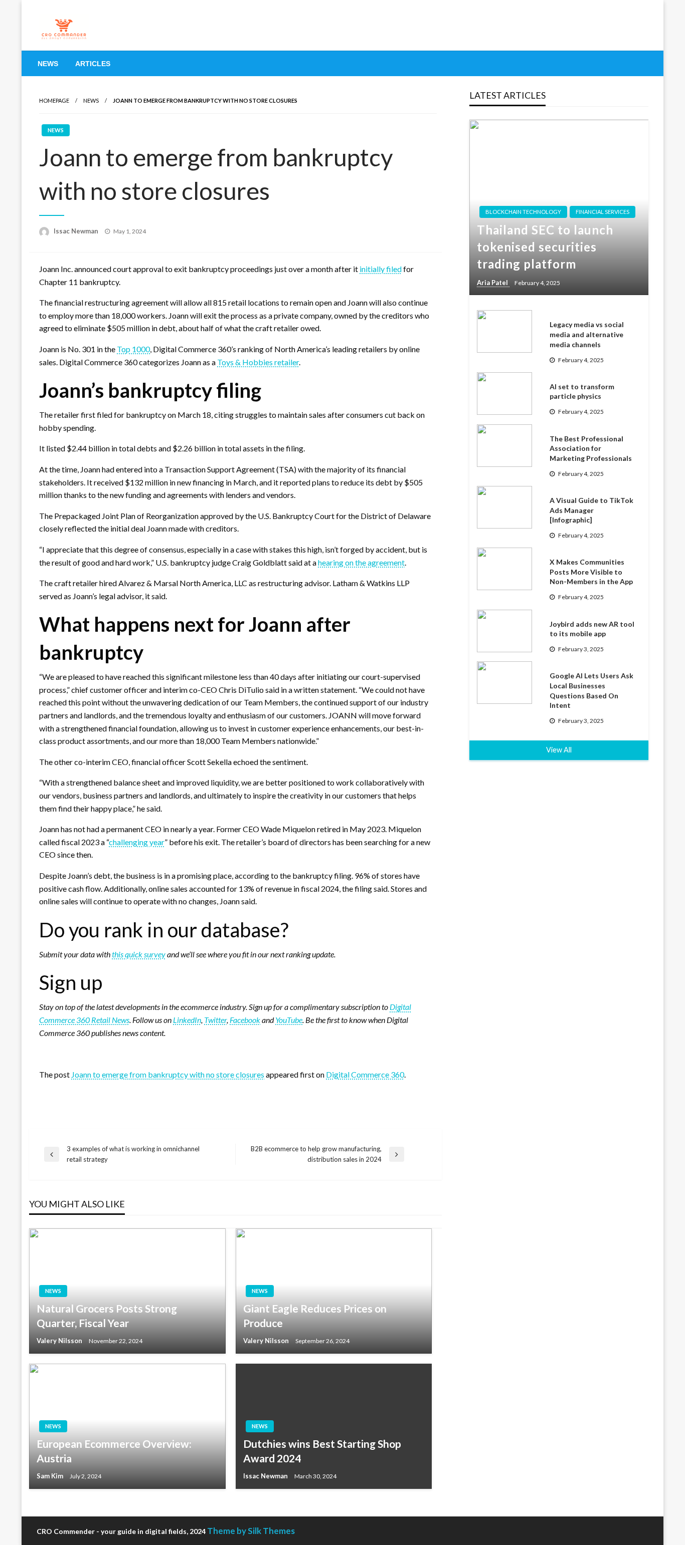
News (48, 64)
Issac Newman (77, 231)
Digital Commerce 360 (365, 1074)
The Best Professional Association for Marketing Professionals (591, 448)
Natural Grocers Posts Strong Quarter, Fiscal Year (107, 1315)
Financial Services (602, 211)
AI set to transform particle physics (582, 391)
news (91, 100)
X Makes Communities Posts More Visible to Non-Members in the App (591, 572)
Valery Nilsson (60, 1341)
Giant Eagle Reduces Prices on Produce (315, 1315)
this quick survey (138, 954)
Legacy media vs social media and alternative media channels (587, 334)
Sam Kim (51, 1476)
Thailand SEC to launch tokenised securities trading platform (545, 246)
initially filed (381, 269)
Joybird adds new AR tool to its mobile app (592, 629)
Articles (92, 64)
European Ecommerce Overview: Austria (114, 1450)
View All (559, 749)
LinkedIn (187, 1019)
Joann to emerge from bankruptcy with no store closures (167, 1074)
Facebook (245, 1019)
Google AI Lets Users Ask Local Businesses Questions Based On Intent (591, 690)
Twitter (215, 1019)
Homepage (54, 100)
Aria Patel (493, 283)
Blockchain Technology (523, 211)
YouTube (288, 1019)
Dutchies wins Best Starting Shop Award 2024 (322, 1450)
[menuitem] (48, 63)
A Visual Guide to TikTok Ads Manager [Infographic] (591, 510)
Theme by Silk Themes (251, 1530)
